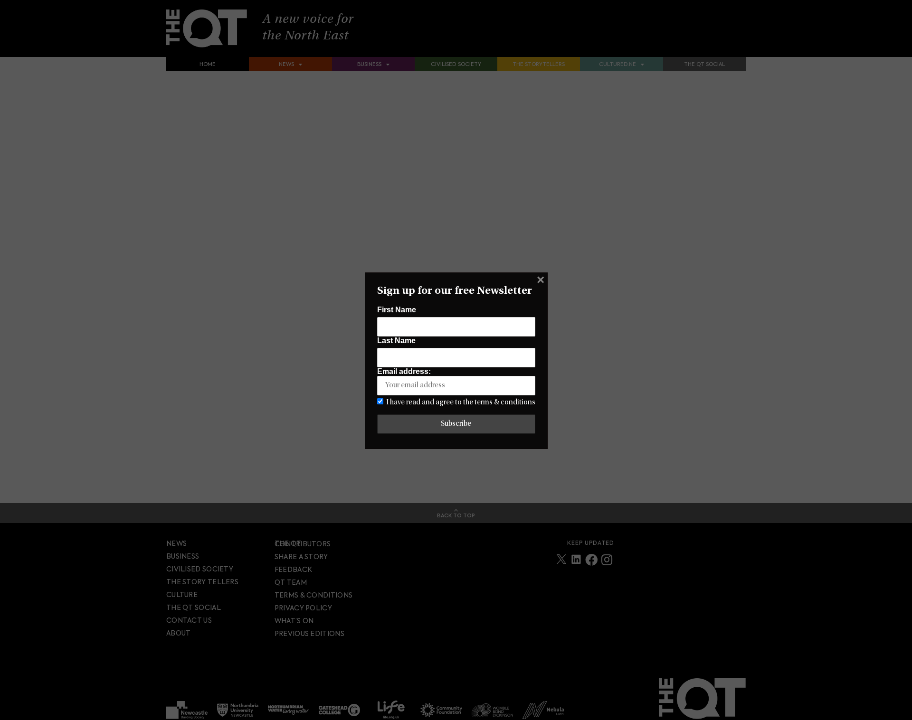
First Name (396, 310)
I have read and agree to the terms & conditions (460, 402)
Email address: (404, 371)
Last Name (396, 341)
